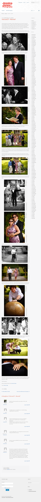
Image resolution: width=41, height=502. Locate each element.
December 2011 (34, 158)
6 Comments (12, 17)
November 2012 (34, 143)
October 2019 (33, 45)
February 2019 (33, 52)
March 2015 (33, 106)
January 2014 (33, 124)
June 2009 (33, 197)
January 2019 (33, 53)
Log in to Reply (26, 404)
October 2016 (33, 83)
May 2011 (33, 166)
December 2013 (34, 125)
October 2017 (33, 68)
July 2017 (33, 72)
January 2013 (33, 140)
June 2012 (33, 150)
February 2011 (33, 170)
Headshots (3, 10)
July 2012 (33, 148)
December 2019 (34, 42)
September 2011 (34, 162)
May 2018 (33, 60)
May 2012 (33, 151)
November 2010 (34, 174)
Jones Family (33, 24)
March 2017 (33, 76)
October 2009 (33, 192)
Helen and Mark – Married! (6, 391)
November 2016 (34, 82)
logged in (8, 469)
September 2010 (34, 177)
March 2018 (33, 63)
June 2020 (33, 38)
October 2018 (33, 56)
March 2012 (33, 154)
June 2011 (33, 165)
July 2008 (33, 212)
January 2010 (33, 188)
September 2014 (34, 114)
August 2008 (33, 211)
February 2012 (33, 155)
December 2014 (34, 110)
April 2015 (33, 105)
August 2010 (33, 178)
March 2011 (33, 169)
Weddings (6, 13)
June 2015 (33, 102)
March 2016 (33, 90)
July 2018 (33, 57)
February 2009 (33, 203)
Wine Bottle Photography (9, 10)
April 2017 (33, 75)
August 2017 (33, 71)
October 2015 (33, 97)
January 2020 (33, 41)
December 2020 (34, 37)
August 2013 (33, 131)
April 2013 (33, 136)
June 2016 (33, 86)
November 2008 (34, 207)
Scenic (33, 27)
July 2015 (33, 101)
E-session (33, 23)
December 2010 (34, 173)
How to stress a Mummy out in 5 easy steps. (23, 391)
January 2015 (33, 109)
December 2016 (34, 80)
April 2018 (33, 61)
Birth (32, 20)
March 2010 (33, 185)
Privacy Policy (3, 497)
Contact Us (28, 2)
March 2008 (33, 218)
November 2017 (34, 67)
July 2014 (33, 116)
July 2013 (33, 132)
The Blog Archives (20, 2)
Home (3, 13)
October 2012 (33, 144)
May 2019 (33, 48)
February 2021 (33, 34)
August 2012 (33, 147)
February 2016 (33, 91)
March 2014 (33, 121)
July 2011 (33, 163)
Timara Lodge (6, 385)
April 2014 (33, 120)
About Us (24, 2)
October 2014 (33, 113)
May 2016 (33, 87)
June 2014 (33, 117)
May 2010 (33, 182)
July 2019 (33, 46)
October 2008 (33, 208)
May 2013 (33, 135)
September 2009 (34, 193)
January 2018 (33, 65)
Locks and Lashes (13, 383)
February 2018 (33, 64)
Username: (3, 482)
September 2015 (34, 98)
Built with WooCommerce (9, 497)
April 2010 (33, 184)
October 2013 (33, 128)
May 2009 (33, 199)
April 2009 (33, 200)
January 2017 (33, 79)
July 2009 (33, 196)
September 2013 (34, 129)
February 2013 (33, 139)
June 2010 (33, 181)
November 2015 (34, 95)
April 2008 (33, 216)
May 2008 (33, 215)
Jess (9, 17)
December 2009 (34, 189)
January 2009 (33, 204)
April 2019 (33, 49)
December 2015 (34, 94)
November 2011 (34, 159)
